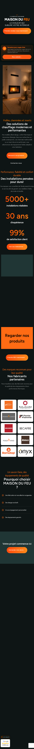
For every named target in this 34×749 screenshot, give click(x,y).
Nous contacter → (17, 57)
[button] (5, 743)
